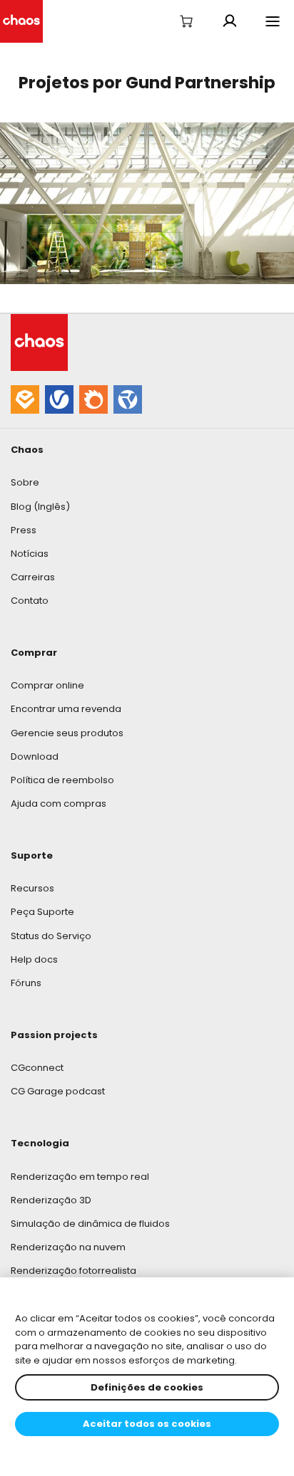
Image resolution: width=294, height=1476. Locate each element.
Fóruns (26, 983)
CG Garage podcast (58, 1091)
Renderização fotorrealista (73, 1270)
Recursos (32, 888)
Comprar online (47, 685)
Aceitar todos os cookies (147, 1423)
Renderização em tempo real (80, 1176)
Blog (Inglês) (40, 506)
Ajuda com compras (58, 803)
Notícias (30, 553)
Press (23, 530)
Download (35, 756)
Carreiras (33, 577)
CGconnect (37, 1067)
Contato (30, 600)
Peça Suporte (42, 911)
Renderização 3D (51, 1200)
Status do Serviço (51, 936)
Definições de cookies (147, 1387)
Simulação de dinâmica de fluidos (90, 1223)
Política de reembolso (62, 780)
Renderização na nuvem (68, 1247)
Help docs (34, 959)
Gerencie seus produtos (67, 733)
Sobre (25, 482)
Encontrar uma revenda (66, 709)
